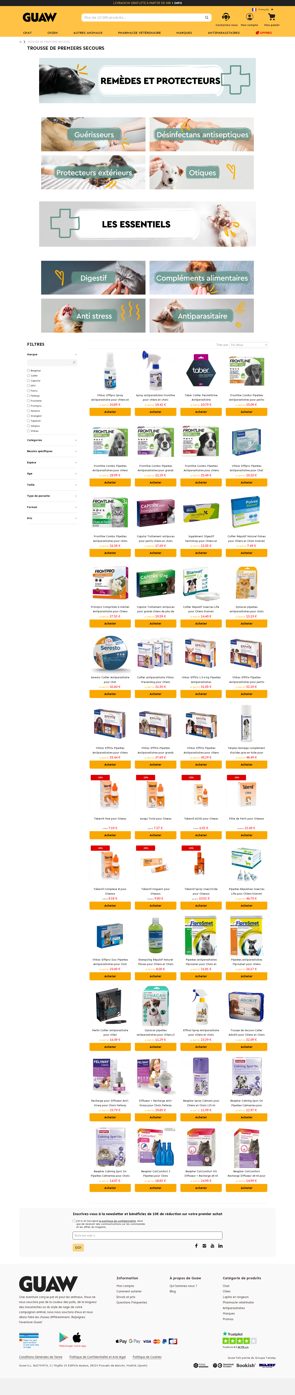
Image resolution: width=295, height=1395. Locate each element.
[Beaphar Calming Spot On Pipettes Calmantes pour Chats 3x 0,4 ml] (110, 1147)
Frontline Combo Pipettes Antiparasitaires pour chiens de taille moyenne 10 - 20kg (110, 468)
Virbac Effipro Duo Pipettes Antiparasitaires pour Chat (110, 962)
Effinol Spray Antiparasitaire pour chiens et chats (201, 1032)
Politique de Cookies (147, 1357)
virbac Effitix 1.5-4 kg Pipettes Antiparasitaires (201, 680)
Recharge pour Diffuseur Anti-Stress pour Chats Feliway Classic (110, 1103)
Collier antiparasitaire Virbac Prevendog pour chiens (155, 680)
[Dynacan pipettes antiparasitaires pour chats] (246, 583)
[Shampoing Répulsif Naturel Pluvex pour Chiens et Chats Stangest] (155, 935)
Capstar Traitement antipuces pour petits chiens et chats (155, 538)
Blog (173, 1291)
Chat (27, 33)
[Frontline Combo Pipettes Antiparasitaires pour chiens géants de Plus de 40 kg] (201, 442)
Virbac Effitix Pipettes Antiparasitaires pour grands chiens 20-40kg (155, 750)
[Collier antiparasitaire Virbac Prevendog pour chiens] (155, 653)
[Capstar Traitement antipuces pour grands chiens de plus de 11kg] (155, 583)
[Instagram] (204, 1246)
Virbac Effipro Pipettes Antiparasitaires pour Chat (246, 468)
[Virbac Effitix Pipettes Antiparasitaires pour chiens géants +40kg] (201, 724)
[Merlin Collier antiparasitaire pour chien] (110, 1006)
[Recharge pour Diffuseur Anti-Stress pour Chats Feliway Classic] (110, 1077)
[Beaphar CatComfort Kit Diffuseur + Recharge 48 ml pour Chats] (201, 1147)
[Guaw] (40, 17)
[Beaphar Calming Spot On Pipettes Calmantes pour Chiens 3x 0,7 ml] (246, 1077)
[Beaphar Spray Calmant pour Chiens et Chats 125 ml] (201, 1077)
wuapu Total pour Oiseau (155, 818)
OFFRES (266, 33)
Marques (229, 1313)
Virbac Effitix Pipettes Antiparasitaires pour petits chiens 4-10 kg (246, 680)
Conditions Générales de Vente (40, 1357)
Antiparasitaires (224, 33)
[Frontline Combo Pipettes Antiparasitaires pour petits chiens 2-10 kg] (246, 371)
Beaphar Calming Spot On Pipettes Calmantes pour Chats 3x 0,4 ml (110, 1174)
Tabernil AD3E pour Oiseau (201, 818)
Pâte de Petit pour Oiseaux (246, 818)
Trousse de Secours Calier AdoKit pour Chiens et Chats (246, 1032)
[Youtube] (212, 1246)
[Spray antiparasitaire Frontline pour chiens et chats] (155, 371)
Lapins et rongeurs (236, 1297)
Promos (228, 1319)
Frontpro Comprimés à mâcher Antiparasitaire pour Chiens (110, 609)
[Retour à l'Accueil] (20, 41)
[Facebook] (196, 1246)
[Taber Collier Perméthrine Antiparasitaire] (201, 371)
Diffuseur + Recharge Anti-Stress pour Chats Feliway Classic (155, 1103)
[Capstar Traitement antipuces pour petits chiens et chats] (155, 512)
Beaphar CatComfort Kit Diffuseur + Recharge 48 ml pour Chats (201, 1174)
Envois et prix (125, 1297)
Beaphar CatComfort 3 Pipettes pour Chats (155, 1173)
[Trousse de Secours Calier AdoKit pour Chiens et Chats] (246, 1006)
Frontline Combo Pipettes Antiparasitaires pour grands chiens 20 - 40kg (155, 468)
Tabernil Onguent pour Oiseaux (155, 891)
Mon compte (125, 1286)
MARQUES (184, 33)
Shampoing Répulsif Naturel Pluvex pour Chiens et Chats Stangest (155, 962)
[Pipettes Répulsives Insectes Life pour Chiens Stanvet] (246, 865)
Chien (227, 1291)
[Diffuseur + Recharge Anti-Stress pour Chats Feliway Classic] (155, 1077)
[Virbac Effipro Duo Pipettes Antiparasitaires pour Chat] (110, 935)
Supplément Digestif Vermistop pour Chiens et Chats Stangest (201, 539)
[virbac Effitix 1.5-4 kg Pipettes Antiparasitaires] (201, 653)
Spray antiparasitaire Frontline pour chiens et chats (155, 397)
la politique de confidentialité (117, 1221)
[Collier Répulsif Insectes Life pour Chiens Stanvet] (201, 583)
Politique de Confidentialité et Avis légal (97, 1357)
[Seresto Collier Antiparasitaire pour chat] (110, 653)
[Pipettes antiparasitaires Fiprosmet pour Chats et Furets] (201, 935)
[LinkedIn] (220, 1246)
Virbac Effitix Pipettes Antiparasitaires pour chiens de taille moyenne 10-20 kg (110, 750)
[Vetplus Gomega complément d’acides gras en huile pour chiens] (246, 724)
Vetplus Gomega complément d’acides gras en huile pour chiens (246, 750)
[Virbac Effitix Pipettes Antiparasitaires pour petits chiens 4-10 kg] (246, 653)
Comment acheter (129, 1291)
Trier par (222, 345)
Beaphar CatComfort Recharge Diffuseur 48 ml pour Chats (247, 1174)
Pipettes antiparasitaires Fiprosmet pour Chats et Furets (201, 962)
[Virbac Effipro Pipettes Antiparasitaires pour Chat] (246, 442)
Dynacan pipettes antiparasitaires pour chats (246, 609)
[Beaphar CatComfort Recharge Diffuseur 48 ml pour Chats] (246, 1147)
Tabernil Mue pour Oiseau (110, 818)
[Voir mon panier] (272, 17)
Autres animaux (88, 33)
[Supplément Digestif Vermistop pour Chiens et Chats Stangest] (201, 512)
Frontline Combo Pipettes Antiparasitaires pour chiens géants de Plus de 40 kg (201, 468)
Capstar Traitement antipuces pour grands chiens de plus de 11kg (155, 609)
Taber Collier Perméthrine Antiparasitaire (201, 397)
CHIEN (52, 33)
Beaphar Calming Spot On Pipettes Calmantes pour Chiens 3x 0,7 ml (246, 1103)
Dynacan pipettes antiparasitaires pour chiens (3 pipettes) (156, 1033)
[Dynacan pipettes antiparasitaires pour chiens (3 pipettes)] (155, 1006)
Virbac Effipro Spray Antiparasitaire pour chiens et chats (110, 398)
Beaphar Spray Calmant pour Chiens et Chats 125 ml (201, 1103)
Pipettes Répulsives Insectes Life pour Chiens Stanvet (246, 891)
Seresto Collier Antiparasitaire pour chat (110, 680)
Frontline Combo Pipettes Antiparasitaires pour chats (110, 538)
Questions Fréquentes (131, 1302)
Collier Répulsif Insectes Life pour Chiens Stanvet (201, 609)
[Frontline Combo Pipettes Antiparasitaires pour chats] (110, 512)
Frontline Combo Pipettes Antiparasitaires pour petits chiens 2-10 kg (246, 398)
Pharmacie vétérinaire (238, 1302)
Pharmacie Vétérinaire (139, 33)
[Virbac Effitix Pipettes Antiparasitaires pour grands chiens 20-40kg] (155, 724)
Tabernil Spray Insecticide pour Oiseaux (201, 891)
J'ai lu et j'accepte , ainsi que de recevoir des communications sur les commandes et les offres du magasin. (110, 1224)
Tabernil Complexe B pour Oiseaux (110, 891)
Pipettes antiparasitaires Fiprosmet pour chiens (246, 962)
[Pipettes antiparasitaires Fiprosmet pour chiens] (246, 935)
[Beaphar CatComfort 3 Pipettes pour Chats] (155, 1147)
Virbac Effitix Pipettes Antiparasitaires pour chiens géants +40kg (201, 750)
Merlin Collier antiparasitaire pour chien (110, 1032)
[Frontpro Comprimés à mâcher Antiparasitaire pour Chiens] (110, 583)
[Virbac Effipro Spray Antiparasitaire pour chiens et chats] (110, 371)
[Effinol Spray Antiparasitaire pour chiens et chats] (201, 1006)
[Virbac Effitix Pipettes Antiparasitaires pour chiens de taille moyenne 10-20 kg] (110, 724)
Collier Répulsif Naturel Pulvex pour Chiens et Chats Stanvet (247, 538)
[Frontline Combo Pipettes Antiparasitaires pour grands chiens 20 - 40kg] (155, 442)
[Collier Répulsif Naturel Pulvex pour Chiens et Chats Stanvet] (246, 512)
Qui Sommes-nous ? (183, 1286)
